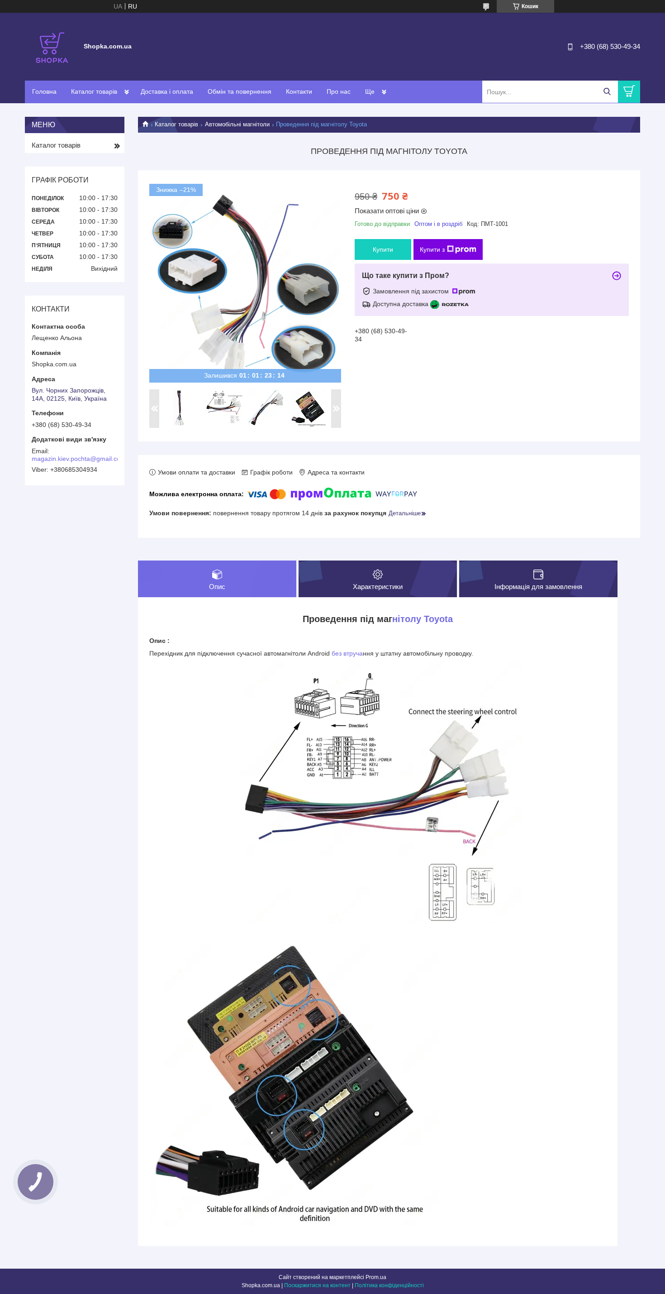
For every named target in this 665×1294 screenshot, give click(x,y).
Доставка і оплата (167, 91)
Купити (383, 249)
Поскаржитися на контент (317, 1285)
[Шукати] (607, 92)
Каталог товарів (94, 91)
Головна (44, 91)
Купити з (432, 249)
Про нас (339, 91)
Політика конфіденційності (389, 1285)
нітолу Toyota (422, 619)
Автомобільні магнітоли (237, 124)
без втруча (347, 653)
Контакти (299, 91)
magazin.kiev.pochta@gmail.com (79, 458)
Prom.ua (376, 1277)
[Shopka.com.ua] (52, 46)
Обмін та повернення (239, 91)
